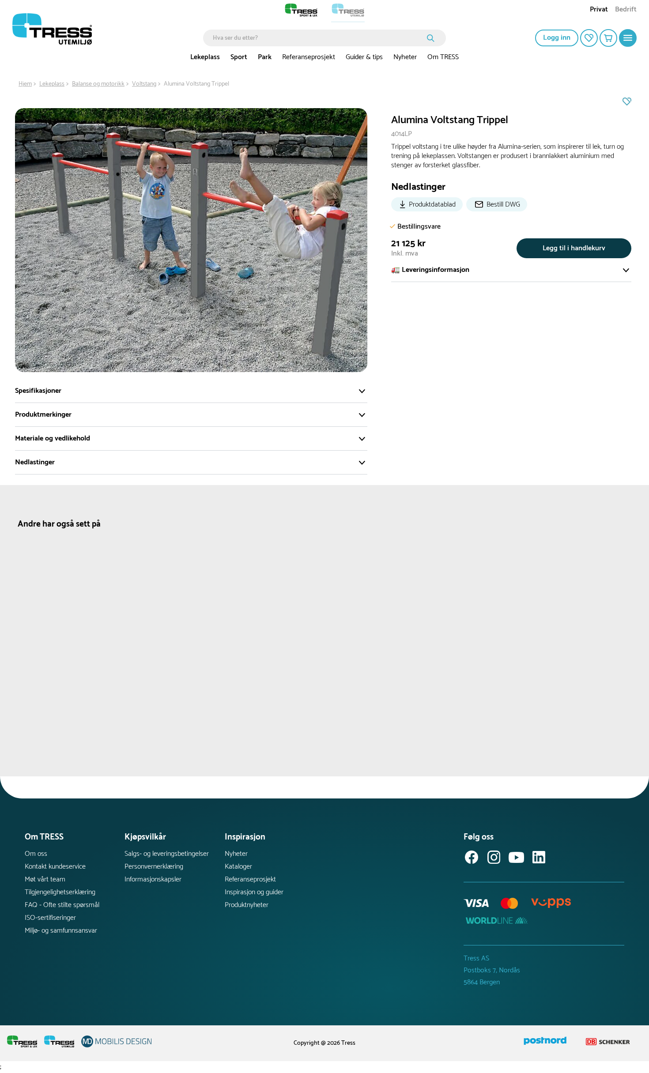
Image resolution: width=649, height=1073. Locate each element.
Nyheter (405, 57)
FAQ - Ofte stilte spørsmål (62, 905)
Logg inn (556, 38)
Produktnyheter (246, 905)
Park (265, 57)
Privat (599, 10)
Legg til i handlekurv (574, 248)
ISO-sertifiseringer (50, 917)
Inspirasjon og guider (254, 892)
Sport (238, 57)
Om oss (36, 853)
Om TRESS (443, 57)
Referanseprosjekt (308, 57)
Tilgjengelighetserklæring (60, 892)
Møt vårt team (45, 879)
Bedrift (626, 10)
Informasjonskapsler (153, 879)
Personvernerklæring (154, 866)
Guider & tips (364, 57)
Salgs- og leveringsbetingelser (167, 853)
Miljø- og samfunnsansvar (61, 930)
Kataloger (238, 866)
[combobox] (318, 38)
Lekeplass (205, 57)
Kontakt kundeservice (55, 866)
